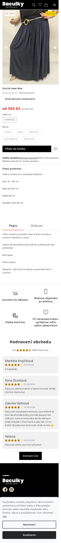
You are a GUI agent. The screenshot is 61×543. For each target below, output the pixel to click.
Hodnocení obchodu (30, 342)
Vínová (7, 132)
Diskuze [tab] (36, 226)
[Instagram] (11, 489)
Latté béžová (10, 138)
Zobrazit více (30, 455)
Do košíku (15, 149)
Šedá (20, 132)
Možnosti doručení (28, 158)
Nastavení (29, 524)
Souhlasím (29, 534)
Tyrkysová (29, 138)
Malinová (33, 132)
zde (4, 516)
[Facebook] (5, 489)
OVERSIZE (9, 119)
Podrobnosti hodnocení (20, 98)
